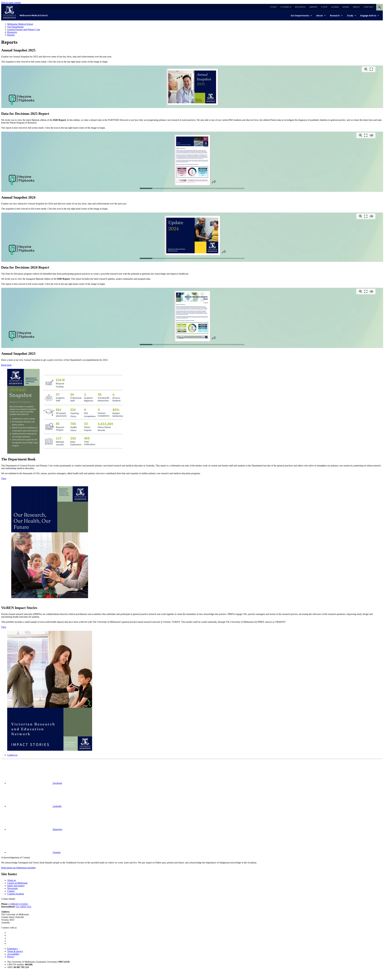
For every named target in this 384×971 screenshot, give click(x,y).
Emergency (12, 948)
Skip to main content (11, 2)
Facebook (57, 783)
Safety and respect (15, 885)
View (3, 478)
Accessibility (13, 954)
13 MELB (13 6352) (18, 904)
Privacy (10, 956)
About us (11, 880)
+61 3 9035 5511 (23, 906)
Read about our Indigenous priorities (18, 867)
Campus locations (15, 893)
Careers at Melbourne (17, 883)
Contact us (12, 755)
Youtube (56, 852)
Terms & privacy (15, 951)
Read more (6, 365)
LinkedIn (57, 806)
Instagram (57, 829)
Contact (11, 891)
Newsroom (12, 888)
